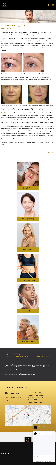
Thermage (9, 28)
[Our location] (55, 453)
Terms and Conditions (11, 369)
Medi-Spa (3, 28)
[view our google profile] (9, 453)
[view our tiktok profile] (6, 453)
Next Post (51, 152)
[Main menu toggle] (53, 5)
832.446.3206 (13, 393)
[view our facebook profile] (1, 453)
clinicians (6, 112)
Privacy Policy (20, 369)
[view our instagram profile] (4, 453)
